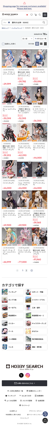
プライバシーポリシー (36, 411)
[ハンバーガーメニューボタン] (45, 15)
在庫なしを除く (10, 44)
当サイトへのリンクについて (36, 414)
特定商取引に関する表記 (13, 414)
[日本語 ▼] (27, 14)
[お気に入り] (31, 14)
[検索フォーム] (40, 15)
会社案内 (12, 411)
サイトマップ (24, 418)
